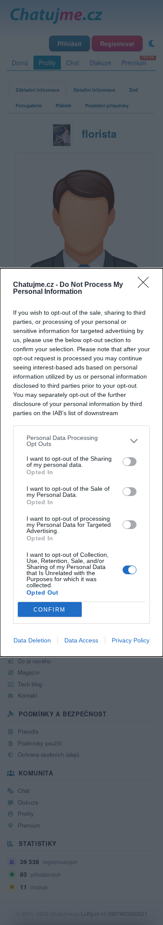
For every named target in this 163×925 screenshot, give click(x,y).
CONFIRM (49, 609)
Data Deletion (32, 640)
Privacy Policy (131, 640)
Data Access (81, 640)
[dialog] (81, 462)
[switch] (129, 461)
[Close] (146, 285)
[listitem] (81, 441)
